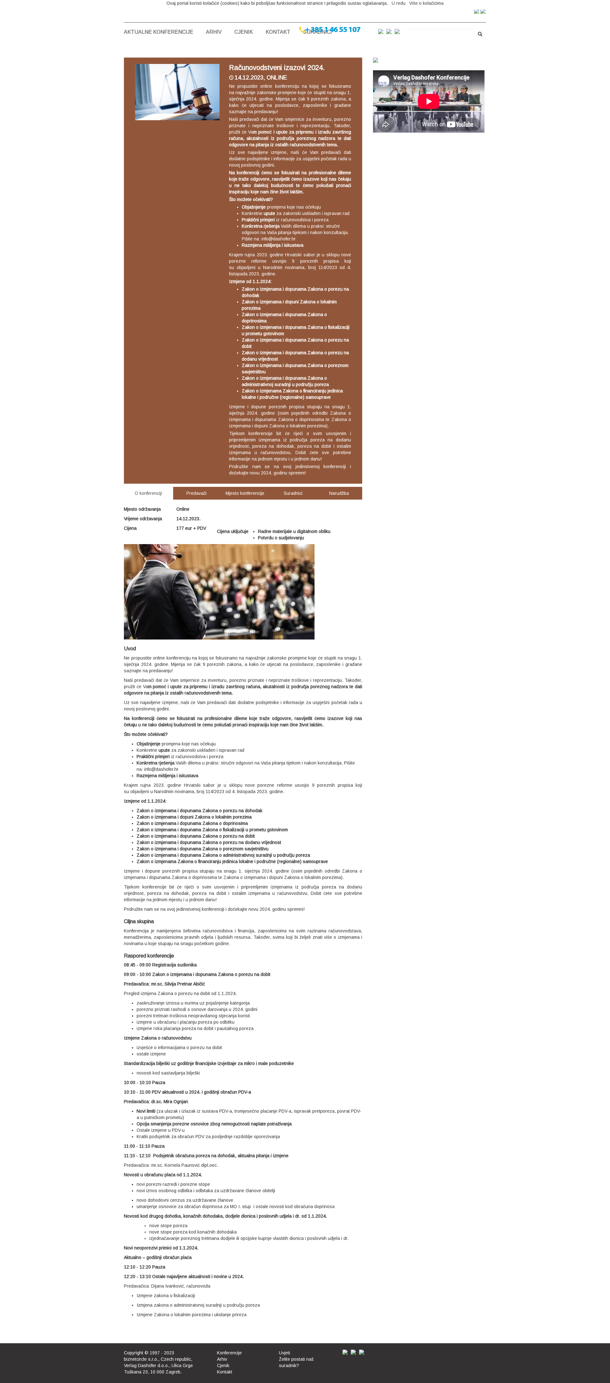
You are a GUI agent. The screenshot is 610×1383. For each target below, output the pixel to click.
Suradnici (293, 493)
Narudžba (339, 493)
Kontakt (278, 32)
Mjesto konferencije (245, 493)
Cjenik (243, 32)
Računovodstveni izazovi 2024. (277, 68)
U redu (398, 3)
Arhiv (214, 32)
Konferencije (229, 1352)
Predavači (196, 493)
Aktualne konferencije (158, 32)
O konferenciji (148, 493)
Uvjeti (284, 1352)
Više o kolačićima (426, 3)
